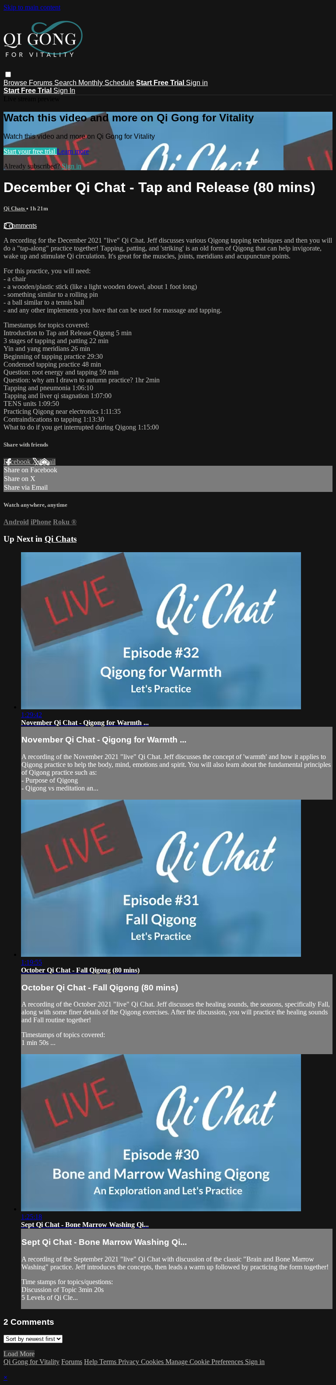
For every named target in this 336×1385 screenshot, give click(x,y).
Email (47, 461)
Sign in (197, 82)
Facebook (18, 461)
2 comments (20, 225)
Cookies (153, 1361)
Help (91, 1361)
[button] (8, 74)
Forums (41, 82)
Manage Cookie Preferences (205, 1361)
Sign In (64, 90)
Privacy (129, 1361)
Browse (16, 82)
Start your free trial (30, 151)
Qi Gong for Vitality (32, 1361)
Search (66, 82)
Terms (108, 1361)
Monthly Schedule (106, 82)
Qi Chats (15, 208)
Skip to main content (32, 7)
